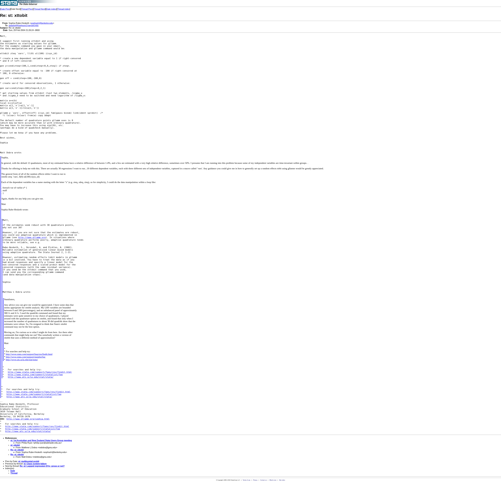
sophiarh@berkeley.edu (42, 23)
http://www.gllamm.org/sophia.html (28, 419)
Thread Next (39, 9)
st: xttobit (15, 445)
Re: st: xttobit (17, 450)
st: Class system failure (35, 464)
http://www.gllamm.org (32, 237)
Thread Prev (27, 9)
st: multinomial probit (28, 461)
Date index (51, 9)
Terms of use (246, 480)
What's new (272, 480)
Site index (282, 480)
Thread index (63, 9)
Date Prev (5, 9)
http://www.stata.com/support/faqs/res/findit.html (29, 354)
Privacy (255, 480)
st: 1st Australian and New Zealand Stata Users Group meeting (41, 440)
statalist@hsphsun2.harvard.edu (23, 25)
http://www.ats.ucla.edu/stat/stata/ (22, 359)
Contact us (263, 480)
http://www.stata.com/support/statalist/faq (25, 357)
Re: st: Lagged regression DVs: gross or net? (42, 466)
